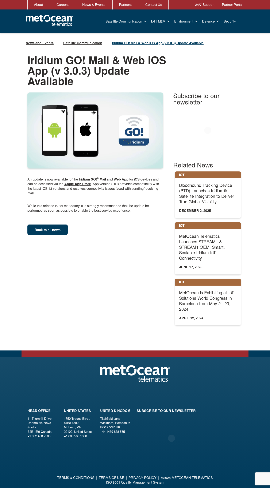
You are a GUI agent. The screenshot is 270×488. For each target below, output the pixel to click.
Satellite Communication (123, 21)
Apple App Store (77, 183)
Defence (208, 21)
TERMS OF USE (111, 477)
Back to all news (48, 229)
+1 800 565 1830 (75, 436)
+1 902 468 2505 (38, 436)
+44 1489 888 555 (112, 431)
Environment (183, 21)
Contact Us (153, 4)
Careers (63, 4)
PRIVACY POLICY (142, 477)
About (38, 4)
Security (230, 21)
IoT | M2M (158, 21)
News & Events (93, 4)
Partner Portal (232, 4)
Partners (125, 4)
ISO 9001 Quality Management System (135, 482)
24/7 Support (204, 4)
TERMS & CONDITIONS (75, 477)
